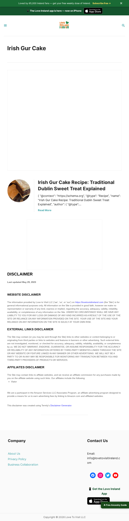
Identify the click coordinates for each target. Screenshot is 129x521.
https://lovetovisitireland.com (89, 302)
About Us (14, 453)
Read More (44, 210)
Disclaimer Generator (60, 405)
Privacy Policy (17, 459)
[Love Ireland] (64, 25)
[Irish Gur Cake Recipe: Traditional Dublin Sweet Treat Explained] (18, 190)
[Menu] (5, 26)
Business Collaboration (23, 464)
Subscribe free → (102, 3)
